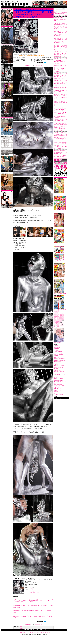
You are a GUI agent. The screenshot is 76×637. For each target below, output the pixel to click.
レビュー (56, 377)
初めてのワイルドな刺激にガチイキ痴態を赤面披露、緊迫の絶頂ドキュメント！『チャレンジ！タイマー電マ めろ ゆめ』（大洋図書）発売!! (60, 145)
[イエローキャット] (7, 208)
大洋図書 (31, 589)
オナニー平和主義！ (58, 384)
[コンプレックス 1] (7, 98)
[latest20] (60, 11)
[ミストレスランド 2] (7, 189)
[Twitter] (60, 396)
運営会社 (48, 632)
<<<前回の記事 (28, 65)
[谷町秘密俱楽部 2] (7, 116)
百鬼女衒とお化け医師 (59, 365)
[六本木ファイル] (7, 62)
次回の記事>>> (38, 65)
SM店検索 (26, 6)
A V (45, 6)
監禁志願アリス (57, 370)
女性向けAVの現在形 (58, 394)
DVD (42, 6)
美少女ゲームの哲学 (58, 378)
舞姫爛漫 (56, 391)
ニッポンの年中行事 (58, 353)
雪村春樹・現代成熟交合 (59, 358)
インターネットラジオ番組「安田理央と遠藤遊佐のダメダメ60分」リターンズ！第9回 (60, 14)
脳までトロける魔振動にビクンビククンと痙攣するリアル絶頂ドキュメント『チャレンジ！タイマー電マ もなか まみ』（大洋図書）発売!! (60, 153)
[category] (60, 344)
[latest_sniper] (60, 178)
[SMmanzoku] (7, 80)
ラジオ (37, 629)
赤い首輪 (56, 368)
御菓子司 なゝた (58, 355)
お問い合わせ (43, 632)
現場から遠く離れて (58, 380)
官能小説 (56, 363)
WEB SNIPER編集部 (18, 628)
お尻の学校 (56, 348)
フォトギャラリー (58, 351)
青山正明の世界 (57, 390)
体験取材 (37, 6)
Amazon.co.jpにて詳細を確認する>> (33, 592)
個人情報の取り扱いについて (24, 632)
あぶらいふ (56, 357)
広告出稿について (35, 632)
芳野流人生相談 (57, 361)
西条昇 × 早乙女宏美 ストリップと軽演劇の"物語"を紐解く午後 (60, 19)
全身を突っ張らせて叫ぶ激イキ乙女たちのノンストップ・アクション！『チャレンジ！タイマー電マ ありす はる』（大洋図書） (60, 68)
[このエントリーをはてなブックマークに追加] (45, 63)
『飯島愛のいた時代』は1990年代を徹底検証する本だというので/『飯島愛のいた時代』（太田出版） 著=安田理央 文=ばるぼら (61, 26)
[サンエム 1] (7, 44)
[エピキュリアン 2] (7, 26)
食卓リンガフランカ (58, 354)
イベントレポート (58, 393)
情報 (21, 626)
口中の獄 (56, 364)
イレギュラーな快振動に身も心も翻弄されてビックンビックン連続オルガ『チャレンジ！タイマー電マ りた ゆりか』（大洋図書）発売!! (60, 110)
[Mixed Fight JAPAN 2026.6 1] (7, 135)
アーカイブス (57, 350)
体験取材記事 (57, 347)
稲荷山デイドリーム (58, 367)
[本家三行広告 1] (7, 153)
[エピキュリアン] (49, 5)
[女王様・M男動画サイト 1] (7, 171)
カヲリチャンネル (58, 388)
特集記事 (56, 345)
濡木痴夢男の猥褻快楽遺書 (60, 360)
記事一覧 (32, 6)
